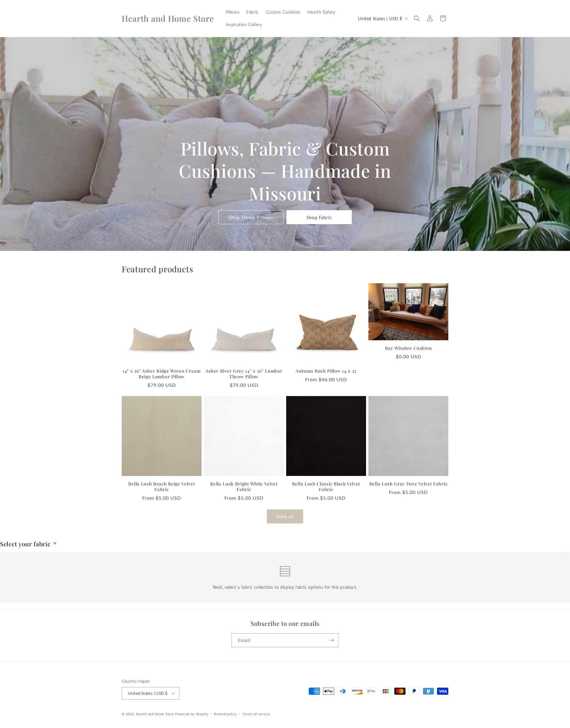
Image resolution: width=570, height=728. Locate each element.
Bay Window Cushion (408, 348)
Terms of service (256, 714)
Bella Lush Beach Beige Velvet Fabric (161, 486)
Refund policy (225, 714)
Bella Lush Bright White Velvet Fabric (244, 486)
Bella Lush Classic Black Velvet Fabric (326, 486)
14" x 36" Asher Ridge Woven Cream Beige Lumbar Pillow (162, 373)
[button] (416, 18)
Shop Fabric (319, 217)
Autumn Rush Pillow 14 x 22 (326, 371)
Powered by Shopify (191, 714)
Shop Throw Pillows (251, 217)
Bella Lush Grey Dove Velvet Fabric (408, 484)
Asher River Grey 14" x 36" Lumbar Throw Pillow (244, 373)
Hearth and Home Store (155, 714)
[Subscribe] (331, 640)
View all (285, 516)
